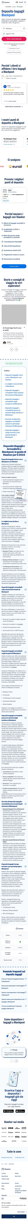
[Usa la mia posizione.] (24, 28)
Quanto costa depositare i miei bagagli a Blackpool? (13, 994)
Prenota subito (14, 266)
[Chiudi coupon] (26, 490)
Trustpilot (20, 624)
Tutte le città (5, 1179)
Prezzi (17, 1183)
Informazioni (5, 1183)
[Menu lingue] (17, 2)
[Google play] (8, 1111)
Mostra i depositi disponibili (14, 39)
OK (14, 1216)
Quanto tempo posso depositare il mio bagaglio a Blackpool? (13, 1001)
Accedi (21, 2)
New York (18, 1176)
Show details (21, 1212)
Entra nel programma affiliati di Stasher (20, 1190)
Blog (3, 1189)
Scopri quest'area (8, 144)
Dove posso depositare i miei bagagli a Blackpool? (13, 987)
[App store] (20, 1111)
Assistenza (18, 1186)
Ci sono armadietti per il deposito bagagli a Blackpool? (12, 1007)
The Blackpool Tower (14, 48)
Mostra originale (12, 101)
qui (18, 895)
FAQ (3, 1186)
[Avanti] (16, 349)
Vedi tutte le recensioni (13, 106)
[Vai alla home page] (5, 2)
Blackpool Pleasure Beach (14, 52)
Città (6, 1164)
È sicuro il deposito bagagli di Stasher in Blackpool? (13, 980)
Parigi (16, 1173)
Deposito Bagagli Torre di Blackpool (13, 809)
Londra (4, 1173)
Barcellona (5, 1176)
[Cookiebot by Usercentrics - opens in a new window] (19, 1199)
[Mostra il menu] (25, 2)
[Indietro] (11, 349)
